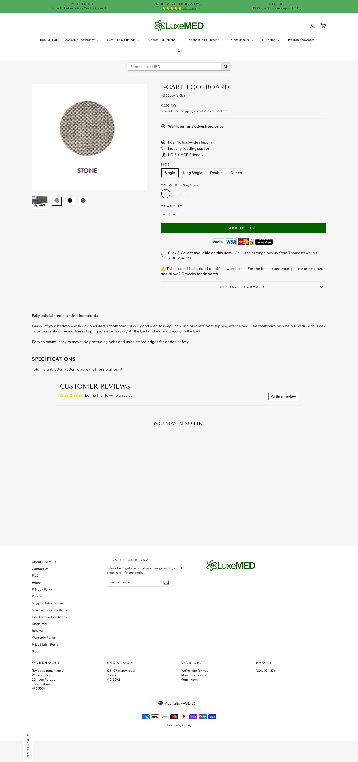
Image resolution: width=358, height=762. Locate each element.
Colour (179, 185)
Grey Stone (166, 194)
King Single (192, 172)
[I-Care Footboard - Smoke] (73, 522)
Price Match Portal (45, 644)
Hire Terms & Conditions (49, 617)
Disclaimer (39, 624)
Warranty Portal (44, 637)
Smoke (185, 194)
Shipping (187, 111)
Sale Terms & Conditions (49, 610)
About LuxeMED (44, 562)
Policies (37, 596)
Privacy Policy (42, 589)
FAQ (35, 575)
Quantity (172, 206)
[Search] (226, 66)
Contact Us (40, 569)
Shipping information (243, 287)
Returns (37, 631)
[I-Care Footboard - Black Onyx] (67, 522)
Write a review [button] (283, 396)
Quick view (67, 502)
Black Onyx (176, 194)
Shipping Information (47, 603)
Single (170, 172)
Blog (35, 651)
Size (165, 164)
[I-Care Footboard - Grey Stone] (61, 522)
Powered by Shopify (179, 725)
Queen (236, 172)
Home (36, 582)
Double (216, 172)
